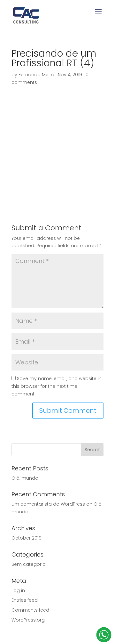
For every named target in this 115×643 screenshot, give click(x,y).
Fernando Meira (36, 74)
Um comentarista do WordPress (48, 504)
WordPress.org (28, 620)
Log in (18, 590)
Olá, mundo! (25, 478)
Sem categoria (29, 564)
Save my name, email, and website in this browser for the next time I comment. (57, 386)
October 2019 (27, 538)
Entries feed (25, 600)
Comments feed (30, 610)
